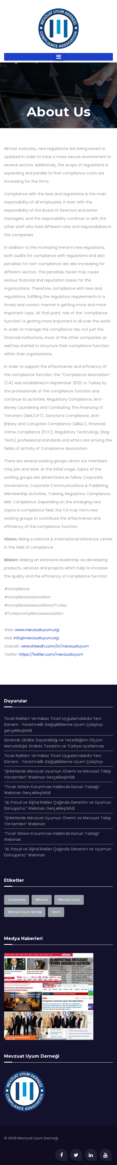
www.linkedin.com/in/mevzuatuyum (54, 646)
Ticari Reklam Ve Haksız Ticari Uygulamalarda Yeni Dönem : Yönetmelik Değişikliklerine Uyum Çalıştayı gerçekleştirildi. (53, 724)
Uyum (56, 912)
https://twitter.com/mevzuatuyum (51, 654)
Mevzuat (41, 900)
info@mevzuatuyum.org (36, 638)
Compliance (16, 900)
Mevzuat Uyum (69, 900)
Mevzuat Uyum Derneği (25, 912)
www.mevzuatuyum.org (37, 629)
